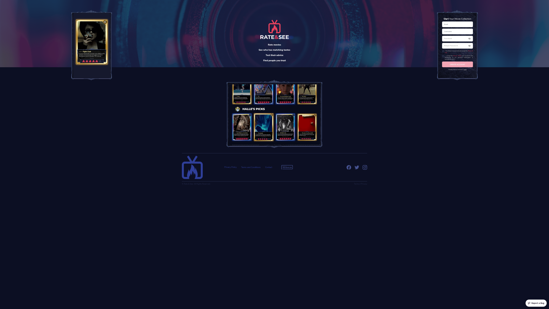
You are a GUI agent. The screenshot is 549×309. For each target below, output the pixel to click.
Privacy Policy (457, 56)
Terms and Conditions (251, 167)
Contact (268, 167)
